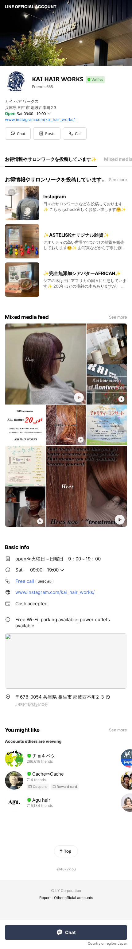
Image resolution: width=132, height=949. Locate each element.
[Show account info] (95, 79)
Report (45, 897)
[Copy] (107, 697)
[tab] (51, 159)
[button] (46, 133)
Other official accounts (73, 897)
